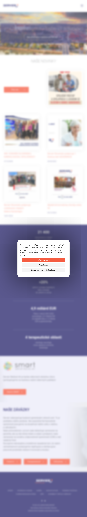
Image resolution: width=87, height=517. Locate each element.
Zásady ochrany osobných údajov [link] (43, 270)
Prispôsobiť (43, 265)
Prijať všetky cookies (43, 260)
